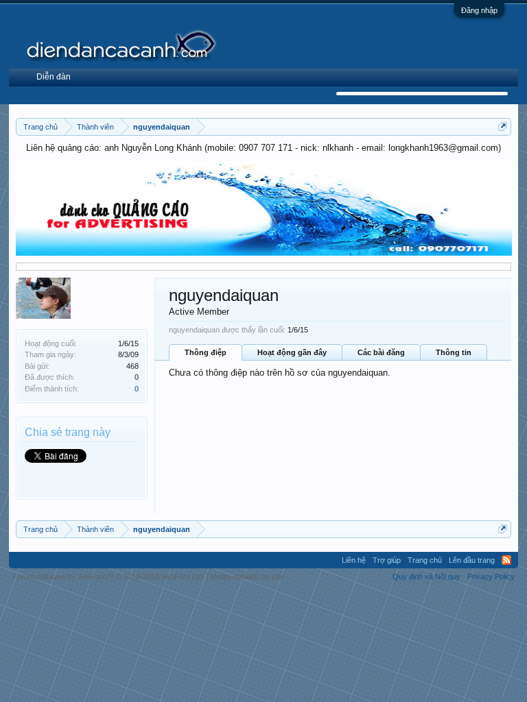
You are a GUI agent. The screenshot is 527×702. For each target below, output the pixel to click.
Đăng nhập (479, 10)
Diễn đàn (53, 77)
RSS (506, 560)
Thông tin (453, 352)
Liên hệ (354, 560)
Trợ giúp (387, 560)
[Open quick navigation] (502, 126)
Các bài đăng (381, 352)
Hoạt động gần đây (292, 352)
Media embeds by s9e (247, 576)
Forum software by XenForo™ (108, 576)
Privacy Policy (491, 576)
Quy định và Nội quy (426, 576)
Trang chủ (425, 560)
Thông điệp (205, 352)
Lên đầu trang (472, 560)
